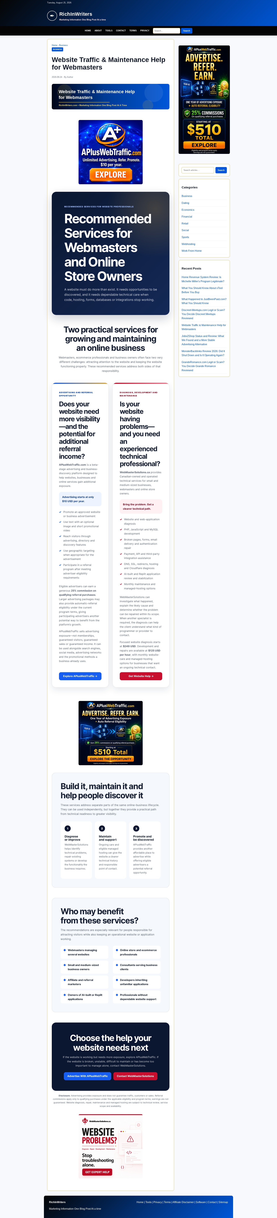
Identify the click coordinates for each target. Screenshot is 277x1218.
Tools (109, 30)
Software (201, 1202)
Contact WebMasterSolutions (135, 1076)
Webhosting (188, 244)
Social (185, 230)
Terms (133, 30)
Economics (188, 209)
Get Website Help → (141, 676)
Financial (187, 216)
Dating (185, 203)
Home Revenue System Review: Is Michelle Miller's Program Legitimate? (203, 279)
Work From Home (192, 250)
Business (63, 45)
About (98, 30)
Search (186, 31)
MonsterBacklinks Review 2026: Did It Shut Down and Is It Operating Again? (203, 353)
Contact (121, 30)
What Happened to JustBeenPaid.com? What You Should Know (204, 301)
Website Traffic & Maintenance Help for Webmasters (204, 327)
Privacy (144, 30)
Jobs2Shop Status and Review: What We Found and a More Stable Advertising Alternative (203, 340)
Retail (185, 223)
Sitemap (223, 1202)
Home (88, 30)
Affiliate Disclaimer (183, 1202)
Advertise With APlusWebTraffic (87, 1076)
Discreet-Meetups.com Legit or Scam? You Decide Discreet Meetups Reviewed (203, 314)
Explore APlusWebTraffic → (80, 676)
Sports (185, 237)
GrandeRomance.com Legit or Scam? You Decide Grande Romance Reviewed (203, 366)
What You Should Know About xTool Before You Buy (202, 290)
